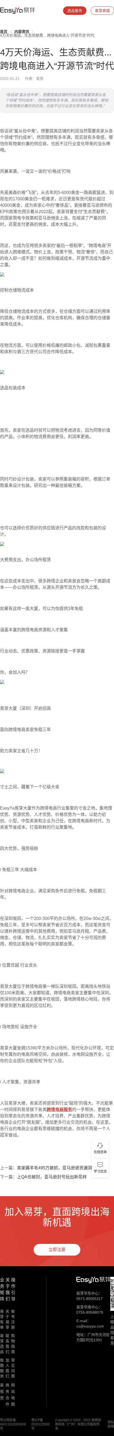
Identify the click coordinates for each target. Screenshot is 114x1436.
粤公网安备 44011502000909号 (13, 1424)
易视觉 (2, 1391)
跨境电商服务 (59, 1109)
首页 (3, 31)
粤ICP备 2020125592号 (40, 1424)
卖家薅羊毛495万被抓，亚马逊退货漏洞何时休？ (63, 1168)
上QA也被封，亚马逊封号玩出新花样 (52, 1177)
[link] (3, 31)
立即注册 (57, 1249)
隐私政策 (111, 1424)
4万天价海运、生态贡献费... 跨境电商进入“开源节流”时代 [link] (47, 35)
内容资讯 (21, 31)
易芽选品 (2, 1344)
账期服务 (2, 1368)
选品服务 (74, 10)
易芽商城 (102, 10)
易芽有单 (2, 1319)
